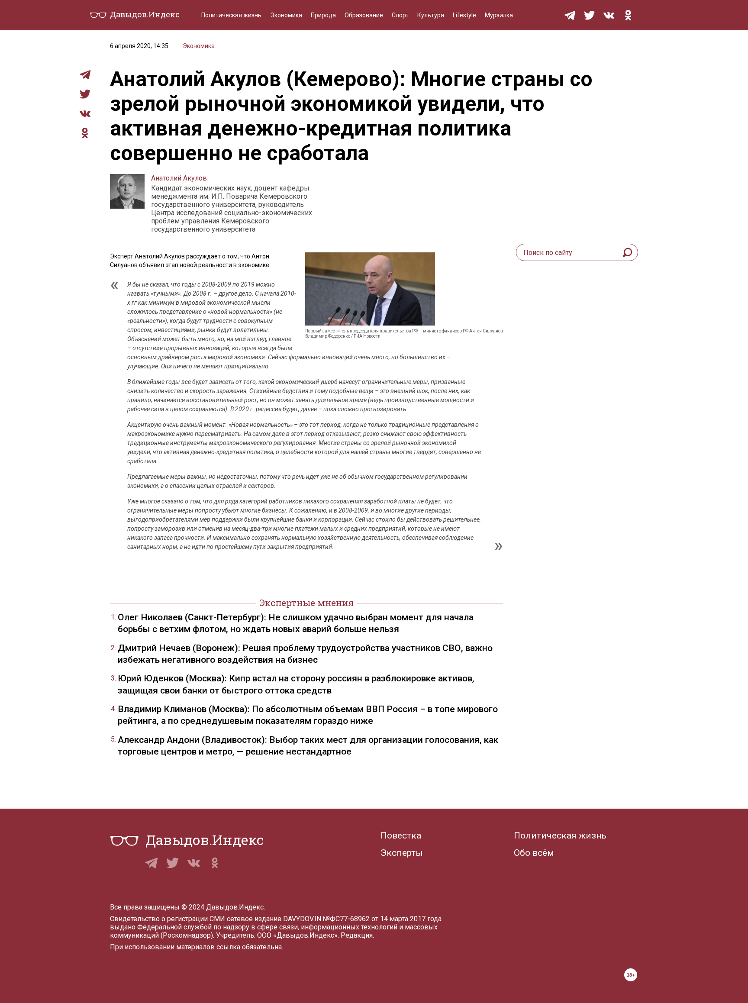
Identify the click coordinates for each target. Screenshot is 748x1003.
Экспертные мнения (306, 603)
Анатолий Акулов (179, 178)
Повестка (400, 835)
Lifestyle (464, 15)
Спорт (400, 15)
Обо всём (534, 853)
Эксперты (401, 853)
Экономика (286, 15)
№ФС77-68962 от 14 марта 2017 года (382, 919)
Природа (323, 15)
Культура (430, 15)
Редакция (357, 935)
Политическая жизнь (231, 15)
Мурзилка (499, 15)
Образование (364, 15)
